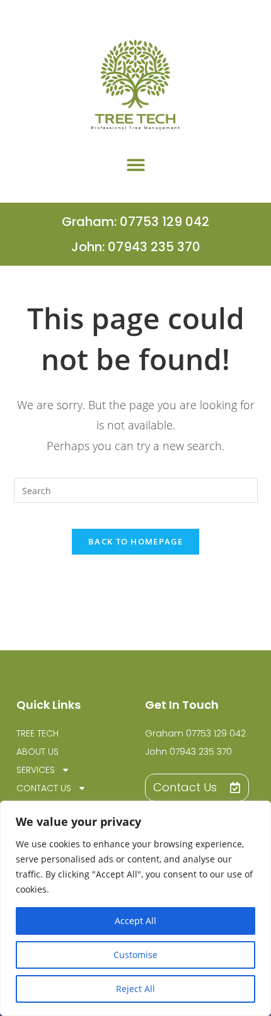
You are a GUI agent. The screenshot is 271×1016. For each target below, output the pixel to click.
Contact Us (43, 788)
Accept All (135, 921)
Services (35, 770)
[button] (136, 164)
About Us (37, 751)
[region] (135, 908)
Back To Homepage (135, 541)
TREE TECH (37, 733)
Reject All (135, 989)
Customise (135, 955)
